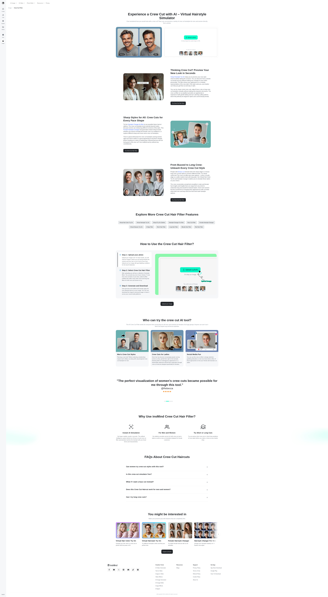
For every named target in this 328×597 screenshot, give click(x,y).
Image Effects (159, 585)
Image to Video (159, 574)
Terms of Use (196, 571)
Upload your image (167, 304)
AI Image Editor (159, 582)
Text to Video (158, 571)
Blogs (177, 568)
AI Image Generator (160, 579)
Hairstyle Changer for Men (136, 124)
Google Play (214, 571)
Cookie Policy (196, 577)
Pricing (47, 3)
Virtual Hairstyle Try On (177, 77)
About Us (195, 579)
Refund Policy (196, 574)
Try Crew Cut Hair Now (178, 103)
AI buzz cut (181, 171)
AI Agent (157, 588)
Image (10, 8)
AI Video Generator (160, 568)
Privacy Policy (196, 568)
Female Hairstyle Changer (131, 129)
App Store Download (216, 568)
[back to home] (3, 3)
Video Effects (159, 577)
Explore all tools (167, 551)
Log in (3, 594)
